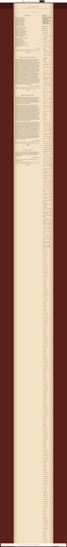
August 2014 (45, 370)
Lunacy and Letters (46, 111)
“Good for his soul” (46, 42)
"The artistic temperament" (45, 58)
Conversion (45, 44)
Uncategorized (45, 184)
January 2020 (45, 253)
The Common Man (46, 136)
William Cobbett (46, 200)
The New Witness (46, 160)
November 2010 (45, 457)
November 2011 (45, 434)
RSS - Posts (45, 28)
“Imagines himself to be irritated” (27, 57)
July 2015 (44, 349)
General (44, 96)
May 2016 (44, 330)
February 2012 (45, 428)
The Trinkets (27, 15)
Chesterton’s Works (46, 229)
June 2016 (44, 328)
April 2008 (45, 514)
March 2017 (45, 310)
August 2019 (45, 255)
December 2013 (45, 386)
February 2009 (45, 495)
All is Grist (45, 72)
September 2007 (45, 528)
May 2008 (44, 513)
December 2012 (45, 409)
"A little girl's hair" (46, 53)
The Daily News (46, 141)
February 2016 (45, 335)
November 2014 (45, 364)
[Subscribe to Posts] (42, 28)
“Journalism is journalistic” (45, 38)
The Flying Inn (45, 147)
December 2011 (45, 432)
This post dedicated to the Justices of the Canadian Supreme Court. (26, 159)
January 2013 (45, 407)
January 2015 (45, 360)
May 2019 (44, 260)
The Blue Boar (45, 218)
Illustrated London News (47, 102)
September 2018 (45, 276)
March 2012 (45, 426)
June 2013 (44, 397)
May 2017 (44, 307)
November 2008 (45, 501)
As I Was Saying (46, 81)
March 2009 (45, 493)
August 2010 (45, 461)
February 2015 (45, 359)
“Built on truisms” (27, 150)
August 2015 (45, 347)
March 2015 (45, 357)
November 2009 (45, 478)
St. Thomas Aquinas (46, 128)
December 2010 (45, 455)
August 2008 (45, 507)
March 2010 (45, 470)
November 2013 (45, 387)
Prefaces (44, 121)
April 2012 (45, 424)
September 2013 (45, 391)
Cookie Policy (36, 545)
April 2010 (45, 468)
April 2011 (45, 447)
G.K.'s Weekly (45, 94)
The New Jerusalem (46, 158)
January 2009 (45, 497)
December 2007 (45, 522)
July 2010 (44, 462)
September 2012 (45, 414)
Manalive (44, 113)
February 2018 (45, 289)
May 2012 (44, 422)
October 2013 (45, 389)
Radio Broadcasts (46, 122)
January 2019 (45, 268)
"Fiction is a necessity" (47, 55)
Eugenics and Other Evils (47, 91)
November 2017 (45, 295)
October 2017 (45, 297)
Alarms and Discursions (47, 67)
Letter (44, 109)
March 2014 (45, 380)
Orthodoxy (45, 115)
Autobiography (45, 83)
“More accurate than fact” (27, 95)
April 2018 (45, 285)
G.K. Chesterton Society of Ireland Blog (47, 213)
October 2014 (45, 366)
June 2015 (44, 351)
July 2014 (44, 372)
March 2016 (45, 334)
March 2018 (45, 287)
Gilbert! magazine (46, 234)
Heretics (44, 100)
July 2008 (44, 509)
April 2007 (45, 538)
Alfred (28, 97)
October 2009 (45, 480)
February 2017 (45, 312)
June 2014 (44, 374)
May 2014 (44, 376)
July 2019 (44, 257)
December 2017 (45, 293)
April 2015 (45, 355)
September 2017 (45, 299)
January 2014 (45, 384)
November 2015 (45, 341)
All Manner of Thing (46, 247)
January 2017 (45, 314)
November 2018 (45, 272)
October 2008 (45, 503)
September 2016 (45, 322)
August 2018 (45, 278)
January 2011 (45, 453)
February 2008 (45, 518)
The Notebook (45, 161)
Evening (44, 48)
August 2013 (45, 393)
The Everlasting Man (46, 145)
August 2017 (45, 301)
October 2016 (45, 320)
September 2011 (45, 437)
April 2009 (45, 491)
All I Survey (45, 70)
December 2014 (45, 362)
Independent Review (46, 105)
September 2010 (45, 459)
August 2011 (45, 439)
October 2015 (45, 343)
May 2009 (44, 489)
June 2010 (44, 464)
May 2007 (44, 536)
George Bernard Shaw (47, 98)
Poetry (20, 50)
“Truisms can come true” (47, 36)
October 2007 (45, 526)
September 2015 (45, 345)
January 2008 (45, 520)
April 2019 (45, 262)
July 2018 (44, 280)
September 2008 (45, 505)
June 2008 (44, 511)
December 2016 (45, 316)
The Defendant (21, 162)
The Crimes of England (47, 138)
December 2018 (45, 270)
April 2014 (45, 378)
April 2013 (45, 401)
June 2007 (44, 534)
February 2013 (45, 405)
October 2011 (45, 436)
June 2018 (44, 282)
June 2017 (44, 305)
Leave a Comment (30, 50)
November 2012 (45, 411)
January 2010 (45, 474)
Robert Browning (46, 124)
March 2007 (45, 539)
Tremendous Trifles (46, 180)
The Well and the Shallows (46, 178)
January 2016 (45, 337)
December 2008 (45, 499)
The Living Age (45, 154)
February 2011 (45, 451)
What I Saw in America (47, 190)
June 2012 (44, 420)
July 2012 (44, 418)
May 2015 (44, 353)
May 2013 (44, 399)
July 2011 (44, 441)
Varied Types (20, 142)
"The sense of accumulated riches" (46, 51)
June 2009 (44, 487)
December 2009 (45, 476)
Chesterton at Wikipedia (47, 227)
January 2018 (45, 291)
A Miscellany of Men (46, 62)
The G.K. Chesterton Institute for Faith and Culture (46, 242)
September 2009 (45, 482)
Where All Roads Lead (47, 196)
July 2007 (44, 532)
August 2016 (45, 324)
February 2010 (45, 472)
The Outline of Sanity (46, 163)
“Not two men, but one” (47, 41)
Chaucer (44, 88)
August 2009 (45, 484)
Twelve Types (45, 182)
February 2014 (45, 382)
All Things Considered (47, 74)
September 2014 (45, 368)
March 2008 (45, 516)
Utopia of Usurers (46, 186)
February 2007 (45, 541)
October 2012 (45, 412)
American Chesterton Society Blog (46, 205)
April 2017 (45, 309)
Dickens (44, 89)
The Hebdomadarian (46, 149)
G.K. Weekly (33, 7)
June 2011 (44, 443)
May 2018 (44, 284)
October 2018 (45, 274)
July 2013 (44, 395)
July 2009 (44, 486)
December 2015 (45, 339)
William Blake (45, 198)
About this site (45, 32)
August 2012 (45, 416)
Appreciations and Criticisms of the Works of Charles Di (47, 78)
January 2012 (45, 430)
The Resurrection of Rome (47, 165)
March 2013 (45, 403)
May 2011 (44, 445)
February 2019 (45, 266)
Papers (44, 117)
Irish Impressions (46, 107)
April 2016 (45, 332)
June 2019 (44, 259)
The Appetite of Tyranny (47, 130)
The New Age (45, 156)
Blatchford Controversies (47, 85)
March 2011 (45, 449)
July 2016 (44, 326)
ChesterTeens (45, 207)
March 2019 (45, 264)
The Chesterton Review (47, 236)
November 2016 (45, 318)
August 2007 (45, 530)
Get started (42, 1)
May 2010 (44, 466)
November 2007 (45, 524)
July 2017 (44, 303)
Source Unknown (46, 126)
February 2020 (45, 251)
